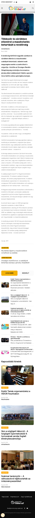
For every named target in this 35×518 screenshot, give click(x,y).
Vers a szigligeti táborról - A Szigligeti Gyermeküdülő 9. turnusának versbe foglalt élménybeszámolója (14, 435)
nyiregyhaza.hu (5, 48)
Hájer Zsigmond (5, 486)
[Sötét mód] (33, 2)
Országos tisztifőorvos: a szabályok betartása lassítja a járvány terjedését (15, 262)
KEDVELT (25, 273)
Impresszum (14, 497)
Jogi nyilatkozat (26, 497)
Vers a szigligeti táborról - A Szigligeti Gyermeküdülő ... (20, 295)
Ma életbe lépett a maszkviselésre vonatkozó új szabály (14, 252)
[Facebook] (14, 2)
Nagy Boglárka (5, 399)
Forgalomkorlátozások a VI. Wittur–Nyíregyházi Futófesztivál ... (22, 348)
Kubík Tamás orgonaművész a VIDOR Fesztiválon (20, 280)
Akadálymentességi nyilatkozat (15, 508)
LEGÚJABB (9, 273)
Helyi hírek (5, 387)
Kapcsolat (5, 497)
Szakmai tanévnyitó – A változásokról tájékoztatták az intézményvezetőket (21, 310)
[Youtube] (16, 2)
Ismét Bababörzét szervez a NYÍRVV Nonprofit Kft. (20, 321)
